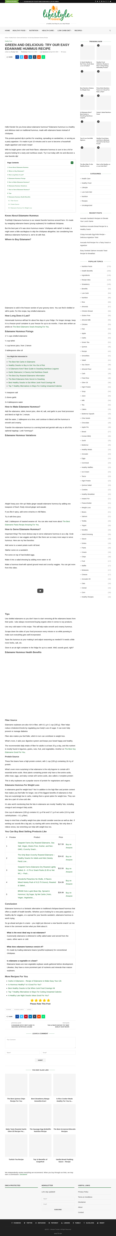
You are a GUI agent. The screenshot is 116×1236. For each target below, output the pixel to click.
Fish (96, 329)
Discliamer (23, 1174)
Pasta (96, 548)
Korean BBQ (96, 436)
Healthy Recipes (96, 597)
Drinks (96, 543)
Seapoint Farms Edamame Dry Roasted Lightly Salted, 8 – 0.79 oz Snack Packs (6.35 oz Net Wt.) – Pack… (37, 870)
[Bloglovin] (108, 1)
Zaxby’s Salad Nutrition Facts (104, 113)
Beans (96, 512)
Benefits (96, 289)
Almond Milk (96, 320)
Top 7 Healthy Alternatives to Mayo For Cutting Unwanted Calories (35, 386)
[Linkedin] (103, 1)
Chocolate (96, 423)
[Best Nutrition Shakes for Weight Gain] (87, 78)
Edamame (8, 1009)
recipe (96, 351)
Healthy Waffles (96, 467)
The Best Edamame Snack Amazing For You (31, 327)
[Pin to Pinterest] (26, 57)
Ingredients (96, 275)
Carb (96, 373)
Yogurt (96, 525)
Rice (96, 302)
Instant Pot (96, 499)
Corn (96, 592)
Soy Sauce (96, 365)
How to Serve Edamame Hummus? (19, 189)
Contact (81, 1212)
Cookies (96, 490)
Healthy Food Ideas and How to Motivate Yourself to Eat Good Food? (103, 141)
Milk (96, 400)
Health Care (48, 30)
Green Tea (96, 342)
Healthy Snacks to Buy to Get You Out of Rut (27, 365)
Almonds (96, 307)
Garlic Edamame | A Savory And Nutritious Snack (28, 372)
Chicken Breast (96, 311)
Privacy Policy (83, 1192)
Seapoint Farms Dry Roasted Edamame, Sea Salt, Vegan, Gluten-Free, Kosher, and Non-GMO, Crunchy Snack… (36, 846)
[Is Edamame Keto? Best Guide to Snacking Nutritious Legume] (87, 103)
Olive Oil (96, 382)
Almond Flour (96, 369)
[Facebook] (95, 1)
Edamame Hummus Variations (18, 186)
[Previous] (20, 1)
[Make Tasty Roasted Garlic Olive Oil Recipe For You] (16, 1115)
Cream (96, 552)
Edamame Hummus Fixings (17, 178)
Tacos (96, 476)
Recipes (78, 30)
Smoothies (96, 356)
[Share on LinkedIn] (30, 57)
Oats (96, 583)
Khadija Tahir (14, 52)
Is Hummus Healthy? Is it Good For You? (24, 985)
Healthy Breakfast (96, 494)
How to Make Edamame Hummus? (19, 182)
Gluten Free (96, 315)
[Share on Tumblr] (34, 57)
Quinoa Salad (96, 485)
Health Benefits (96, 271)
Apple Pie (96, 427)
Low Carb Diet (64, 30)
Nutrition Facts (96, 266)
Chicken (96, 324)
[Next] (22, 1)
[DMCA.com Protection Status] (9, 1192)
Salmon (96, 516)
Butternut (96, 445)
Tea (96, 405)
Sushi (96, 440)
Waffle (96, 566)
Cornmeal (96, 463)
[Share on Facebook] (17, 57)
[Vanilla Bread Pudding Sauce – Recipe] (64, 1145)
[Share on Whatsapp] (43, 57)
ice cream (96, 472)
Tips (10, 193)
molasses (96, 570)
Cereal (96, 588)
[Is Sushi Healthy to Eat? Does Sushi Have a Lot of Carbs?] (87, 52)
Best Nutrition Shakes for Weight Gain (87, 89)
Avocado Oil (96, 579)
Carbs (96, 338)
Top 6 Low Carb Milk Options (86, 139)
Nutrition (33, 30)
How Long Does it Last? (16, 175)
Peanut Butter (96, 503)
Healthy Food (19, 30)
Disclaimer (82, 1202)
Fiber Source (14, 200)
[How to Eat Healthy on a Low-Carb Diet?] (104, 155)
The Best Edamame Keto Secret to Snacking (27, 379)
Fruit (96, 561)
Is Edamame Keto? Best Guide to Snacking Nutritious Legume (34, 369)
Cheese (96, 574)
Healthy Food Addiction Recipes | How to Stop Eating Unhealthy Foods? (103, 64)
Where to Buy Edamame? (16, 171)
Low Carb (96, 293)
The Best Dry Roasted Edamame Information (27, 376)
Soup (96, 391)
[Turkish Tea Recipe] (16, 1145)
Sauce (96, 539)
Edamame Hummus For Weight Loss (21, 208)
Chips (96, 557)
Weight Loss (96, 507)
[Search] (110, 30)
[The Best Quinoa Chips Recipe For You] (16, 1085)
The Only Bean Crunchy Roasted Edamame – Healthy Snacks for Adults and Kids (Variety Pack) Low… (36, 858)
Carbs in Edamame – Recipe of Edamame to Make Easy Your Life (34, 981)
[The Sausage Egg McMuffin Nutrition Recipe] (40, 1115)
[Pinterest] (101, 1)
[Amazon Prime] (61, 847)
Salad (96, 360)
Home (7, 30)
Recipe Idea (96, 280)
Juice (96, 396)
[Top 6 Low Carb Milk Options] (87, 128)
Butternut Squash (96, 414)
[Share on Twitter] (21, 57)
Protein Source (15, 204)
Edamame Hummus (19, 1009)
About (80, 1207)
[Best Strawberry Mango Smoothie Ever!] (40, 1085)
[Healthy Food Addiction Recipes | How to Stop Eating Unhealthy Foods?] (104, 52)
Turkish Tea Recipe (16, 1159)
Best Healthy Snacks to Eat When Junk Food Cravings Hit (32, 383)
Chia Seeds (96, 418)
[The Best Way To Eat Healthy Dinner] (87, 155)
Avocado (96, 454)
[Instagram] (99, 1)
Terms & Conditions (85, 1197)
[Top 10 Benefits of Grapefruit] (40, 1145)
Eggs (96, 458)
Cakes (96, 409)
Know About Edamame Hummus (18, 167)
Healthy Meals (96, 449)
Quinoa (96, 347)
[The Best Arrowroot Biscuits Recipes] (64, 1115)
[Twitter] (97, 1)
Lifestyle (85, 187)
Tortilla (96, 521)
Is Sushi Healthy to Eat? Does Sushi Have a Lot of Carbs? (41, 1)
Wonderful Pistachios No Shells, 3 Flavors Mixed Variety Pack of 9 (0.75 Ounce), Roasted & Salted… (37, 882)
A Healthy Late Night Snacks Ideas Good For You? (28, 995)
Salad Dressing (96, 534)
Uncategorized (87, 205)
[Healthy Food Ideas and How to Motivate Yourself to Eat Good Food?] (104, 128)
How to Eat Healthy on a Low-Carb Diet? (103, 165)
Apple (96, 333)
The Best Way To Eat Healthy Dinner (86, 165)
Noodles (96, 530)
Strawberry (96, 284)
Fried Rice (96, 378)
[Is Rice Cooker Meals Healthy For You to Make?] (64, 1085)
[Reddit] (110, 1)
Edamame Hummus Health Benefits (19, 197)
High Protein (96, 387)
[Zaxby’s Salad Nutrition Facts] (104, 103)
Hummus (29, 1009)
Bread (96, 432)
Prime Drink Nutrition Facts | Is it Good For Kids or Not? (103, 89)
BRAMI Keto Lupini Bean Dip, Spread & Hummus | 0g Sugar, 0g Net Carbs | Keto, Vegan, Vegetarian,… (34, 894)
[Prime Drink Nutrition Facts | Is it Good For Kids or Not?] (104, 78)
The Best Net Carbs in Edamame (22, 362)
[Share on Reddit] (39, 57)
